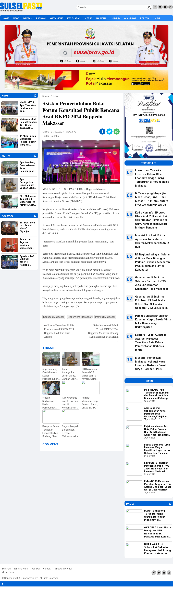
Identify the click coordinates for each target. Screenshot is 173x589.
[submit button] (149, 7)
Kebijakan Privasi (63, 568)
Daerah (27, 18)
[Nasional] (35, 215)
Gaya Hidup (56, 18)
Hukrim (116, 18)
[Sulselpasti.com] (21, 11)
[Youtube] (165, 7)
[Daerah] (170, 503)
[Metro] (35, 155)
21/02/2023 (57, 131)
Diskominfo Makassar (80, 317)
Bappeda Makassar (53, 317)
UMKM (156, 18)
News (16, 18)
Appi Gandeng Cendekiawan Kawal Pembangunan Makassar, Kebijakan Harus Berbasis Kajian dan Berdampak (156, 412)
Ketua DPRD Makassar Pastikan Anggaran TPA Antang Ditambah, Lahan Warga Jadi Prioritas (157, 485)
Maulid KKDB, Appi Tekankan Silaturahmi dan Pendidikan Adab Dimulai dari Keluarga (156, 394)
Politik (144, 18)
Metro (88, 18)
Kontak (47, 568)
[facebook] (102, 131)
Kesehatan (74, 18)
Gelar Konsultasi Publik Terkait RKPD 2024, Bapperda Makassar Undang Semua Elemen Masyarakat (103, 332)
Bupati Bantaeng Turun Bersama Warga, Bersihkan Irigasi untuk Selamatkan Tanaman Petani (157, 449)
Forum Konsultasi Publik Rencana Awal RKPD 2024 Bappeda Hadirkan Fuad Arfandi (59, 330)
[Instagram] (170, 7)
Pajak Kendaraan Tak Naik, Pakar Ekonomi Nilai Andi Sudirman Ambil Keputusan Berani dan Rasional (157, 431)
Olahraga (130, 18)
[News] (35, 95)
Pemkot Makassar (105, 317)
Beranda (6, 568)
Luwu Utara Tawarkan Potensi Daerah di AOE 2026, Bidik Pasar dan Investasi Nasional (156, 467)
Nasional (102, 18)
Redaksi (55, 136)
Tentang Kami (21, 568)
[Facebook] (155, 7)
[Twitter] (160, 7)
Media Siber (8, 572)
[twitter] (109, 131)
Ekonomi (41, 18)
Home (6, 18)
